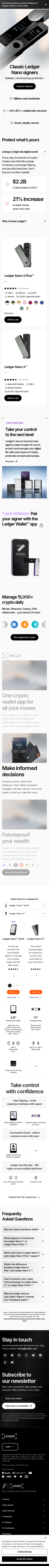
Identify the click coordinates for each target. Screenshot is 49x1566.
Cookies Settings (24, 1551)
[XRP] (6, 624)
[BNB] (37, 624)
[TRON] (16, 624)
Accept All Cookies (24, 1559)
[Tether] (26, 624)
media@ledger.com (27, 1348)
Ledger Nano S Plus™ (19, 276)
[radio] (7, 302)
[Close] (45, 1538)
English (8, 1447)
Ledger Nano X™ (15, 367)
